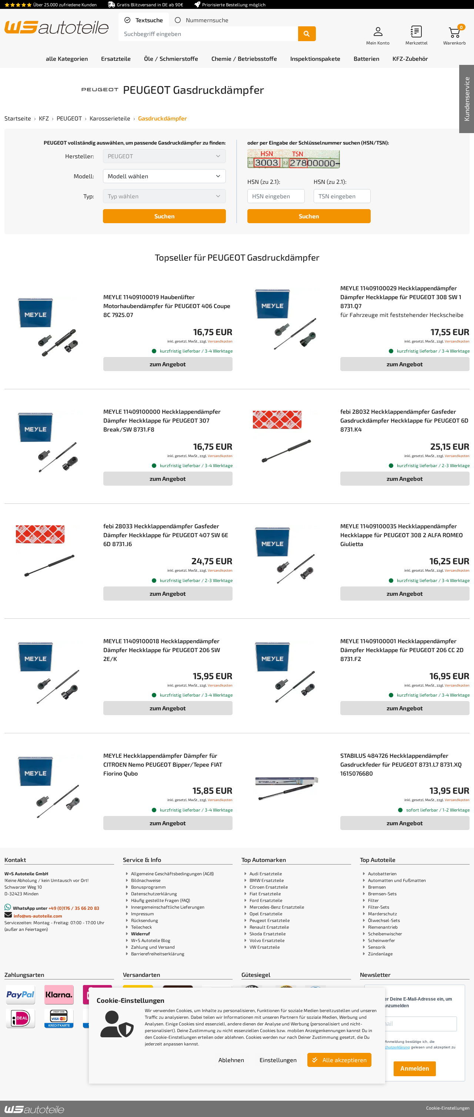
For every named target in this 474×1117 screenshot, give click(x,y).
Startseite (17, 118)
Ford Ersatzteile (266, 900)
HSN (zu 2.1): (263, 181)
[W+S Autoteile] (56, 28)
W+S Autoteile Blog (150, 940)
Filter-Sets (378, 906)
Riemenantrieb (383, 926)
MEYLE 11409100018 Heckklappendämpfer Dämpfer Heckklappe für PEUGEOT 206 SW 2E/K (161, 649)
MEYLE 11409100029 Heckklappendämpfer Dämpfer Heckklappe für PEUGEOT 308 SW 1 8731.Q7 (400, 296)
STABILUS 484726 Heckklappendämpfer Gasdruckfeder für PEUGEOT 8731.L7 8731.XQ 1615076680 (401, 764)
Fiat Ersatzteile (265, 893)
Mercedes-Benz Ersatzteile (277, 906)
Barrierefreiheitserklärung (157, 953)
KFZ (44, 118)
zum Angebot (168, 363)
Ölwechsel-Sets (384, 920)
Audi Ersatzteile (266, 873)
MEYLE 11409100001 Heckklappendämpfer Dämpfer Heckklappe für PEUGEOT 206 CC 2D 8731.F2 (402, 649)
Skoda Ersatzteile (268, 933)
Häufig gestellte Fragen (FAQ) (160, 900)
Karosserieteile (110, 118)
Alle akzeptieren (344, 1059)
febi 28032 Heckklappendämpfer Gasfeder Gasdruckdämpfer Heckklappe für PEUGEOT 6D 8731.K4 (404, 420)
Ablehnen (231, 1059)
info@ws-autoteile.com (38, 915)
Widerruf (140, 933)
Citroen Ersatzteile (269, 886)
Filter (373, 900)
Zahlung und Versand (153, 946)
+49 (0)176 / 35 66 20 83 (74, 908)
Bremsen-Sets (382, 893)
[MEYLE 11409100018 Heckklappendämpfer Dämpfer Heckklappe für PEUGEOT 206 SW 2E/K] (49, 674)
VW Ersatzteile (265, 946)
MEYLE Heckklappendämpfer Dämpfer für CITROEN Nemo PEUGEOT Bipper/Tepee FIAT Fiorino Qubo (162, 764)
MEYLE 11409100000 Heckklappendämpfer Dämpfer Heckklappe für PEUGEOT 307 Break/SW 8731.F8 (162, 420)
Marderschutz (382, 913)
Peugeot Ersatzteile (270, 920)
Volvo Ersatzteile (267, 940)
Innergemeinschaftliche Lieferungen (167, 906)
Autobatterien (382, 873)
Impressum (142, 913)
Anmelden (414, 1068)
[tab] (143, 20)
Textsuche (148, 19)
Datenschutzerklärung (154, 893)
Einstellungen (278, 1059)
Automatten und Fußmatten (397, 880)
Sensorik (376, 946)
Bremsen (377, 886)
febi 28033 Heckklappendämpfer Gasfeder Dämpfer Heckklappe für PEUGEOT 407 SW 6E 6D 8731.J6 (165, 534)
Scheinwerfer (381, 940)
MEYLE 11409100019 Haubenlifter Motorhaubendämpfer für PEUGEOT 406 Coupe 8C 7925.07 (166, 305)
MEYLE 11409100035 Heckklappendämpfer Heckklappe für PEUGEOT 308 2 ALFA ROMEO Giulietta (401, 534)
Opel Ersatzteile (266, 913)
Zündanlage (380, 953)
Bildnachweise (145, 880)
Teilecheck (141, 926)
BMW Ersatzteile (267, 880)
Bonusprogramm (148, 886)
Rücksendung (144, 920)
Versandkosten (220, 341)
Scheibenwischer (385, 933)
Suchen (164, 215)
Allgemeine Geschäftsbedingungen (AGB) (172, 873)
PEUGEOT (69, 118)
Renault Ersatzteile (269, 926)
